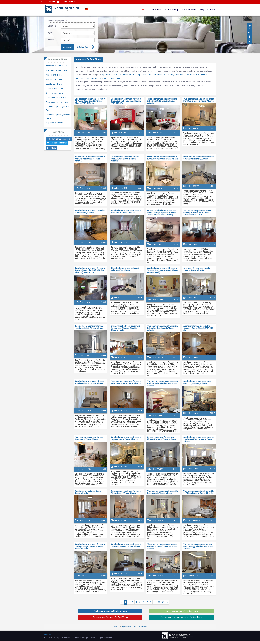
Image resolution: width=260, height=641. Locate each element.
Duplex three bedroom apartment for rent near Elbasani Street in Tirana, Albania (125, 328)
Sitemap (47, 635)
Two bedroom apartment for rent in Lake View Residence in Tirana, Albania (162, 328)
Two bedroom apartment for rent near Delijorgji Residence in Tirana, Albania (198, 546)
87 (163, 602)
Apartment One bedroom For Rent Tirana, (120, 74)
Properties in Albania (54, 123)
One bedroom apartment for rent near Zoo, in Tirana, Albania (197, 382)
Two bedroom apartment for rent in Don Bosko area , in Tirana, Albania (198, 100)
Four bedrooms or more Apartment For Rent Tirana (181, 617)
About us (156, 9)
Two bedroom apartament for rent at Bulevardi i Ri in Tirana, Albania (89, 382)
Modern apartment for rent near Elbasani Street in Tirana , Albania (161, 438)
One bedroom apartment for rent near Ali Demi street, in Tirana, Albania (125, 158)
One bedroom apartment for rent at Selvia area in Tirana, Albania (198, 157)
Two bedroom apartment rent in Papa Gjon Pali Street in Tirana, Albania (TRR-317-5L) (197, 212)
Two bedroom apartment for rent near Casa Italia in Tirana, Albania (89, 327)
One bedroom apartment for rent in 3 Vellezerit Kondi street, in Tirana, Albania (198, 439)
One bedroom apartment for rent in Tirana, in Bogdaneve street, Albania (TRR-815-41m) (162, 270)
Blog (202, 9)
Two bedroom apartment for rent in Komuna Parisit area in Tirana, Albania (90, 158)
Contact (211, 9)
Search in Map (171, 9)
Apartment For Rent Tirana (134, 626)
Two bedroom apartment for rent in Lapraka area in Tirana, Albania (126, 438)
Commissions (189, 9)
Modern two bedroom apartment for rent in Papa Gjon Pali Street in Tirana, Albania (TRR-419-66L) (161, 212)
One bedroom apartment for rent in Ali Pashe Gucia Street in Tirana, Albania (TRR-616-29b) (90, 101)
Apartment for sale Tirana (56, 70)
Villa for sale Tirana (54, 79)
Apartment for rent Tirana (56, 66)
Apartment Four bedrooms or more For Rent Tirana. (98, 78)
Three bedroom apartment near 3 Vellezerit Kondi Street (125, 269)
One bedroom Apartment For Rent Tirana (110, 611)
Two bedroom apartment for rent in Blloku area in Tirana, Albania (162, 492)
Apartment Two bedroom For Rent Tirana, (156, 74)
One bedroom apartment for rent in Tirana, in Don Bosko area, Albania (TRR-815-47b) (126, 101)
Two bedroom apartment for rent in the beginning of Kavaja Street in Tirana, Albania (90, 546)
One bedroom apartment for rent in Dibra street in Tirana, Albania (126, 492)
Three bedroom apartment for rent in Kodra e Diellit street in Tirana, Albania (162, 101)
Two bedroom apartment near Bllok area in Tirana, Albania (90, 211)
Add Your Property (249, 33)
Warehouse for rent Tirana (57, 98)
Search (68, 47)
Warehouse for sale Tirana (57, 102)
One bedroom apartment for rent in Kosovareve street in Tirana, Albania (162, 157)
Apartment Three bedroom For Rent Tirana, (192, 74)
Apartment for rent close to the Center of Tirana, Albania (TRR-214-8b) (198, 328)
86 (159, 602)
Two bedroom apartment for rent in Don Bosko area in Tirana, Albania (126, 545)
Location (52, 26)
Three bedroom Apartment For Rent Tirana (110, 617)
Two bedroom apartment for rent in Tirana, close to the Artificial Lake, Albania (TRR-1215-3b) (90, 270)
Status (51, 39)
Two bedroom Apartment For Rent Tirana (181, 611)
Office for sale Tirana (54, 93)
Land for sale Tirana (54, 84)
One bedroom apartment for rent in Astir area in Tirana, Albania (90, 438)
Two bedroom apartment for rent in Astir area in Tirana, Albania (126, 211)
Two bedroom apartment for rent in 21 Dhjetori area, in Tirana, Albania (198, 492)
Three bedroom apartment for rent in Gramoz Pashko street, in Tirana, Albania (162, 546)
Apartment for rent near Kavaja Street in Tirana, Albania (196, 269)
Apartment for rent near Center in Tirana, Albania (89, 492)
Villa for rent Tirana (54, 75)
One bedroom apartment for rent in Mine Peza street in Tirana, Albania (126, 382)
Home (145, 9)
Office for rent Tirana (54, 88)
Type (50, 33)
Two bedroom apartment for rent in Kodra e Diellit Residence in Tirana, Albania (162, 383)
